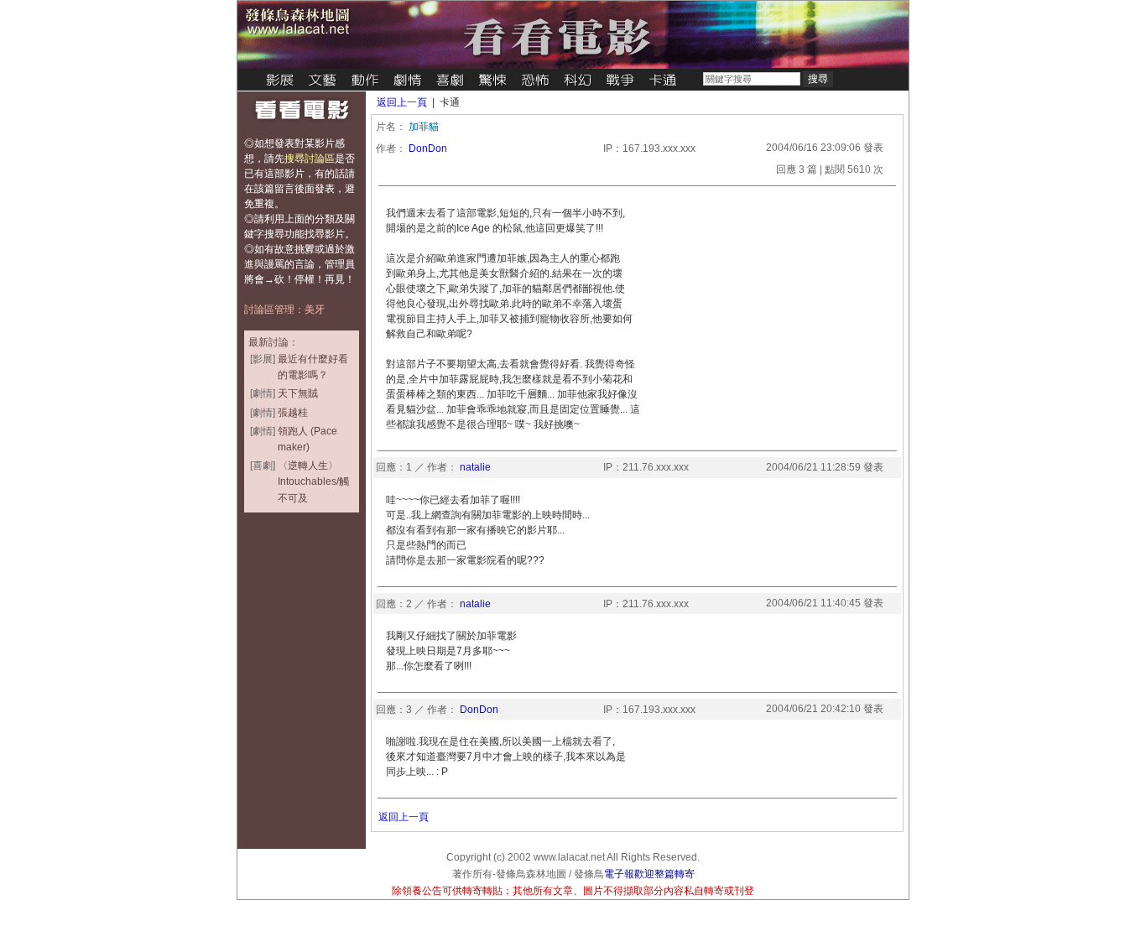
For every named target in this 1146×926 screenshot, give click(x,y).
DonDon (428, 148)
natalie (475, 467)
